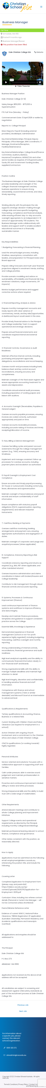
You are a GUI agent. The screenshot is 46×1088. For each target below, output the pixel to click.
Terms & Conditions (10, 1084)
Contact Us (33, 1084)
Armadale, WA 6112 (11, 34)
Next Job (23, 1011)
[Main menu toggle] (41, 6)
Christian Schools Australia (23, 1077)
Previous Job (23, 1005)
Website (39, 52)
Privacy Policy (23, 1084)
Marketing (32, 1086)
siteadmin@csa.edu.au (16, 1055)
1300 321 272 (11, 1048)
